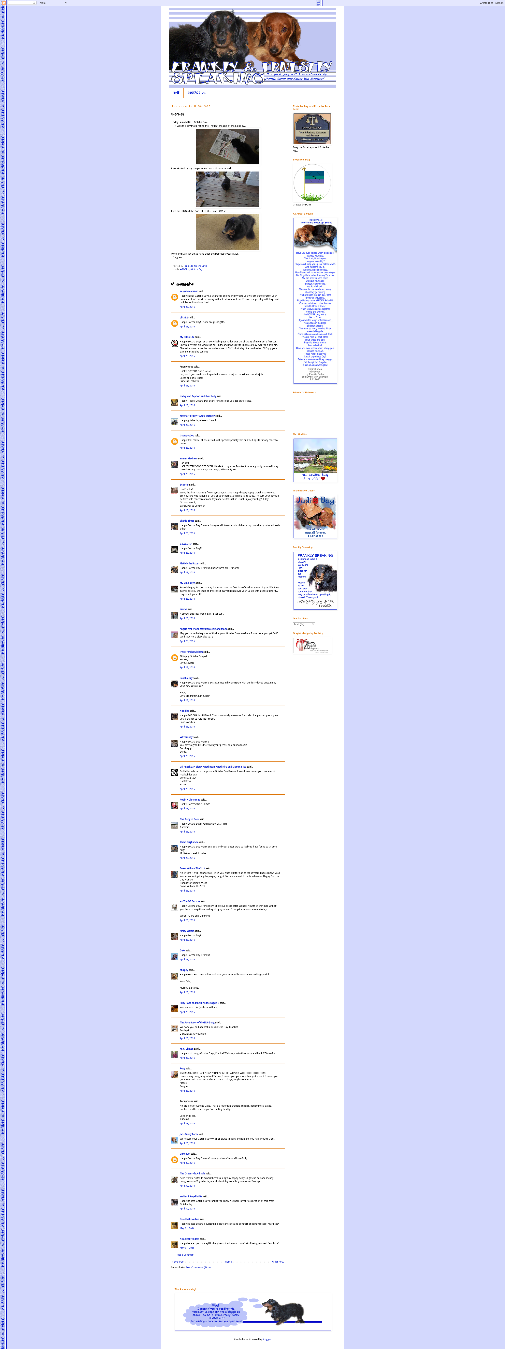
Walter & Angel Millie (191, 1196)
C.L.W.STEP (186, 544)
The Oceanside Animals (192, 1173)
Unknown (185, 1153)
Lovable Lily (186, 678)
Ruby (182, 1068)
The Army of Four (189, 819)
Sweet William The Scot (192, 868)
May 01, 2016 (187, 1228)
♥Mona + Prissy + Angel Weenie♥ (197, 415)
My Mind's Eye (187, 583)
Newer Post (178, 1261)
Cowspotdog (187, 435)
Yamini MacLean (188, 458)
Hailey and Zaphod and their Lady (198, 396)
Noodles (184, 711)
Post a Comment (185, 1254)
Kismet (183, 609)
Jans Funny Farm (189, 1134)
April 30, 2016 (187, 1185)
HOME (176, 93)
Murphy (184, 970)
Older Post (278, 1261)
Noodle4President (189, 1219)
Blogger (267, 1339)
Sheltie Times (187, 520)
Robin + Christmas (190, 799)
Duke (182, 950)
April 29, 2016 (187, 1123)
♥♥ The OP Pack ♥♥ (190, 901)
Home (228, 1261)
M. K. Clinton (187, 1048)
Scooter (184, 484)
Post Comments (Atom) (198, 1267)
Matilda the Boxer (189, 563)
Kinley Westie (187, 931)
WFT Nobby (186, 737)
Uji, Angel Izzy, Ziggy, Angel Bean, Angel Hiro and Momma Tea (213, 766)
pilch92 (184, 317)
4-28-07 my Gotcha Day (191, 269)
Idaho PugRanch (189, 842)
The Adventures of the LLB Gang (197, 1022)
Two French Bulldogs (191, 652)
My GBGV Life (187, 337)
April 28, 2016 (187, 307)
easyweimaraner (189, 291)
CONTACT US (197, 93)
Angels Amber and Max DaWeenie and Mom (203, 629)
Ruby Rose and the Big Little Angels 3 (199, 1003)
